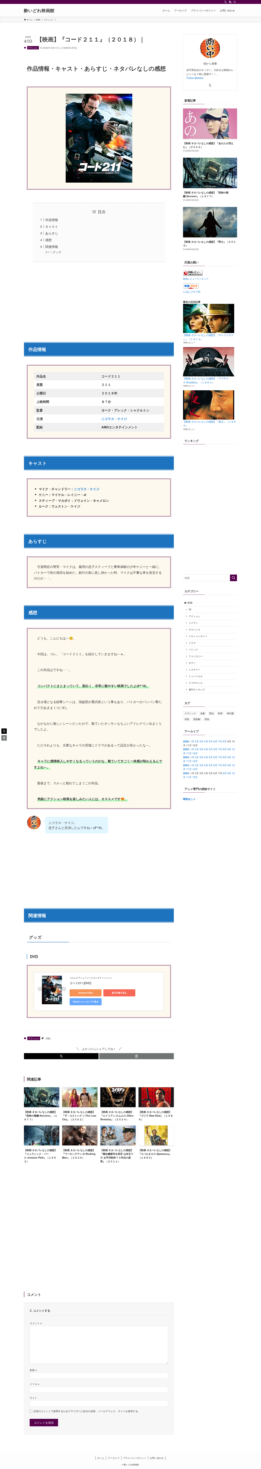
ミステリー (194, 669)
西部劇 (196, 719)
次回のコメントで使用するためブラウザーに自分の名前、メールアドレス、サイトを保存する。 (86, 1410)
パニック (193, 649)
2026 (186, 741)
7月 (220, 741)
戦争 (220, 713)
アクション (33, 47)
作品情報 (51, 219)
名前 (33, 1370)
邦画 (207, 719)
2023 (186, 765)
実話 (211, 713)
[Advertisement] (99, 300)
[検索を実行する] (233, 577)
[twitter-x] (225, 2)
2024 (186, 757)
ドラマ (192, 643)
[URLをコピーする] (136, 1056)
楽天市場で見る (119, 992)
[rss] (230, 2)
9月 (229, 749)
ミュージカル (196, 676)
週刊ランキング (197, 689)
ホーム (100, 1458)
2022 (186, 773)
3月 (201, 741)
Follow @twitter (195, 78)
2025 (186, 749)
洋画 (48, 1038)
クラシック (190, 713)
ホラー (192, 662)
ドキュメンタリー (198, 636)
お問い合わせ (157, 1458)
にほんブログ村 (191, 291)
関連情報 (51, 246)
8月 (225, 741)
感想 (48, 239)
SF (190, 609)
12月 (195, 753)
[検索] (234, 2)
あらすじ (51, 233)
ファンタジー (196, 656)
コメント (36, 1323)
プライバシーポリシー (134, 1458)
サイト (33, 1397)
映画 (189, 602)
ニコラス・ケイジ (86, 489)
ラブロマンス (196, 683)
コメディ (193, 622)
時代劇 (230, 713)
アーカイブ (113, 1458)
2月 (197, 741)
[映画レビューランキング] (193, 274)
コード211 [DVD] (80, 983)
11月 (189, 753)
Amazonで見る (85, 992)
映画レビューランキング (195, 278)
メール (34, 1384)
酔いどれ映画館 (39, 10)
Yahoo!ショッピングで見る (86, 1001)
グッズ (57, 252)
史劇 (202, 713)
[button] (61, 1056)
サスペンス (194, 629)
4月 (206, 741)
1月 (192, 741)
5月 (211, 741)
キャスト (51, 226)
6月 (215, 741)
